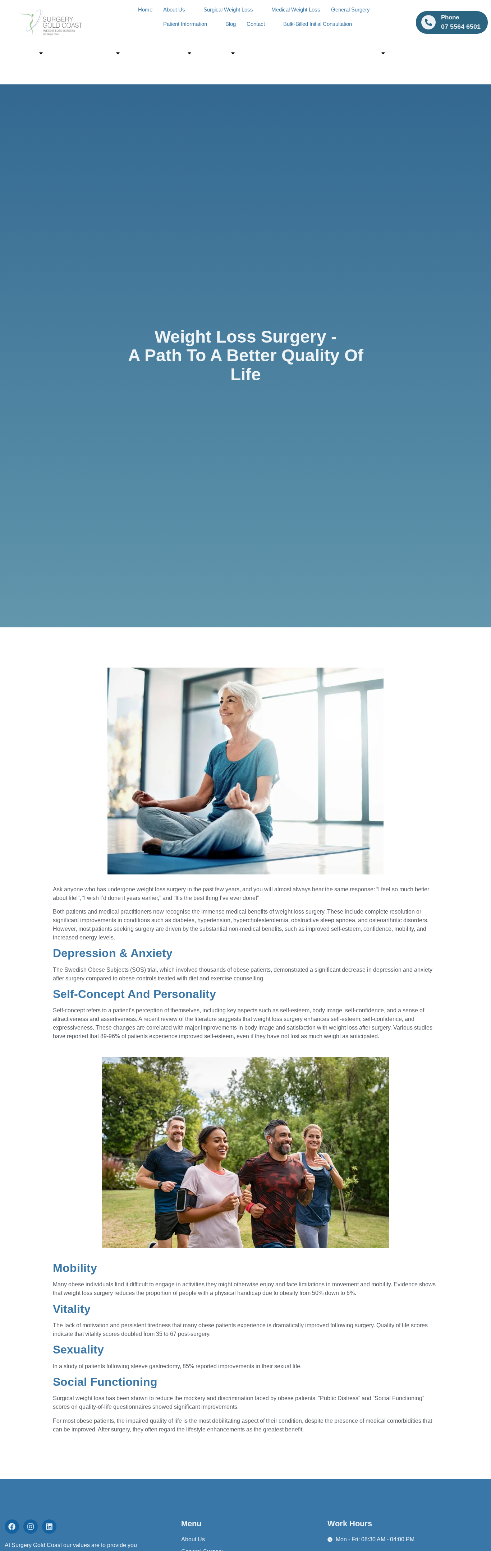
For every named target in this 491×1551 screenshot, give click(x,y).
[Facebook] (12, 1526)
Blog (230, 24)
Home (145, 9)
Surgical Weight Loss (228, 9)
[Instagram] (30, 1526)
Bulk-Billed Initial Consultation (317, 24)
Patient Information (185, 24)
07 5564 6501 (267, 53)
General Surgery (350, 9)
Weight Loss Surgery (84, 53)
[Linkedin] (49, 1526)
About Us (174, 9)
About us (23, 53)
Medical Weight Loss (295, 9)
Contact (256, 24)
